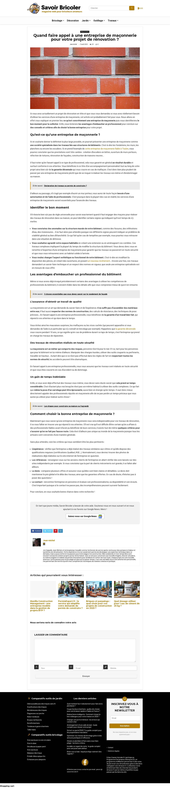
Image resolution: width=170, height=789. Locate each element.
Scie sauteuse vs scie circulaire (39, 740)
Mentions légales (113, 751)
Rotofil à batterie (33, 723)
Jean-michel (73, 44)
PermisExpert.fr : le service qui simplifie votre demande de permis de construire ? (70, 604)
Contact (110, 747)
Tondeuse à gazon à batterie (38, 726)
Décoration (73, 20)
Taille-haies (31, 730)
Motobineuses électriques (37, 710)
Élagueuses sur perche (35, 713)
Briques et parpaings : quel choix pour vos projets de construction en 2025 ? (99, 604)
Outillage (98, 20)
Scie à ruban (31, 743)
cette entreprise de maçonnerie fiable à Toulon (106, 148)
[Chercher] (131, 8)
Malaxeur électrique (34, 753)
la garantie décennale (126, 329)
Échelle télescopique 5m (36, 756)
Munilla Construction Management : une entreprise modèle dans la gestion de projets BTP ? (41, 606)
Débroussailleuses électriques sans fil (41, 704)
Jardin (85, 20)
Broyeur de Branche (34, 720)
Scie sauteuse (32, 750)
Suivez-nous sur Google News (82, 516)
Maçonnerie (85, 31)
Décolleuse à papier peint (36, 746)
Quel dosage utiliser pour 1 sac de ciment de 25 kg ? (127, 603)
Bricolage (57, 20)
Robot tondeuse (33, 717)
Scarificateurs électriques (37, 707)
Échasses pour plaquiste (36, 759)
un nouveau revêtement (99, 261)
